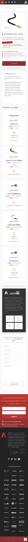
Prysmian (6, 517)
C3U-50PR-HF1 (14, 261)
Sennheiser (21, 522)
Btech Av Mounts (6, 485)
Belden (14, 480)
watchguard (21, 526)
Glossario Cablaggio (19, 320)
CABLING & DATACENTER (12, 6)
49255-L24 (14, 124)
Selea (14, 522)
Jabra (14, 499)
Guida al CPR (10, 326)
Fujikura (6, 494)
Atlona (21, 476)
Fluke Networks (21, 489)
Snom (6, 526)
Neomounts (21, 508)
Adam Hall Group (21, 471)
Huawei (21, 531)
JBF (21, 499)
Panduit (14, 513)
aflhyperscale (6, 476)
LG (14, 503)
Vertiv (14, 489)
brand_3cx (6, 471)
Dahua (21, 485)
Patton (21, 513)
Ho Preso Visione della (12, 421)
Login (13, 44)
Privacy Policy (17, 421)
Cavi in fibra (7, 54)
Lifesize (21, 503)
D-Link (14, 485)
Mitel (14, 508)
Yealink (6, 531)
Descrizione (14, 63)
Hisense (14, 494)
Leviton (14, 54)
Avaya (6, 480)
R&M (14, 526)
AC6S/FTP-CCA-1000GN (14, 160)
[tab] (14, 63)
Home (4, 6)
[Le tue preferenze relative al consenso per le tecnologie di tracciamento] (25, 539)
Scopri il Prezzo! (7, 42)
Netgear (6, 513)
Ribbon (21, 517)
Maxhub (6, 508)
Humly (21, 494)
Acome (14, 471)
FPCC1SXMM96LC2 (14, 194)
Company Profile (10, 319)
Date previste (14, 140)
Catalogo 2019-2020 (19, 327)
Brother (21, 480)
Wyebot (14, 531)
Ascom (14, 476)
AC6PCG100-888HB (14, 225)
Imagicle (6, 499)
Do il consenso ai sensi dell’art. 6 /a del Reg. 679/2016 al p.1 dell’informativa (13, 425)
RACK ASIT (14, 517)
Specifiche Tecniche (14, 68)
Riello (6, 522)
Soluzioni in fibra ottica (17, 7)
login (14, 112)
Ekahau (6, 489)
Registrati (5, 44)
